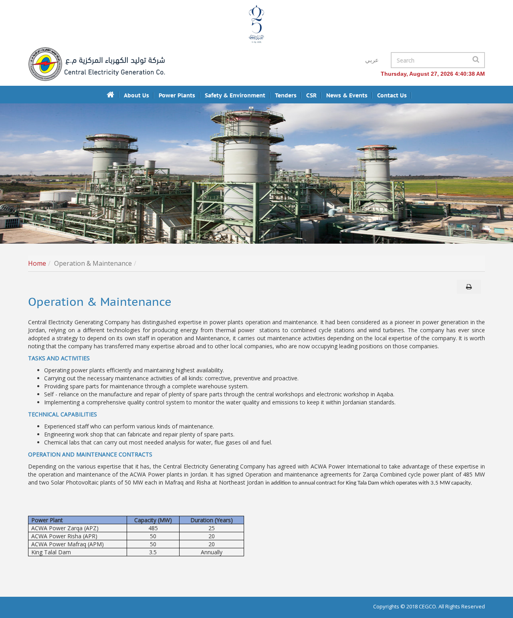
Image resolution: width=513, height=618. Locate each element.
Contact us (392, 95)
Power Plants (177, 95)
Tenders (286, 95)
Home (37, 263)
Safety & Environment (235, 95)
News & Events (347, 95)
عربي (372, 60)
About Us (136, 95)
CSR (311, 95)
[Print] (469, 287)
